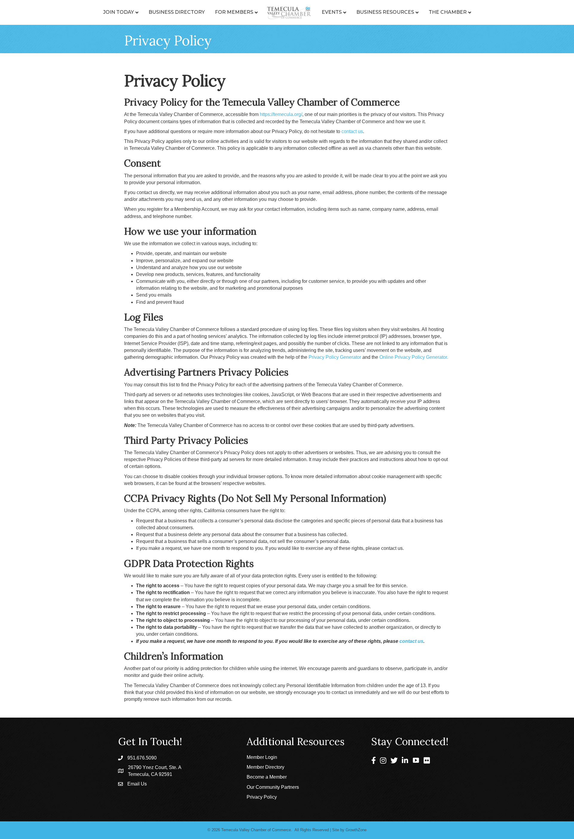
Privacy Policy (262, 797)
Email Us (137, 783)
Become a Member (267, 776)
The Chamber (448, 12)
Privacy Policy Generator (335, 357)
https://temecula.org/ (281, 114)
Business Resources (385, 12)
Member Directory (265, 767)
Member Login (262, 757)
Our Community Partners (273, 787)
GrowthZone (356, 830)
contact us (352, 131)
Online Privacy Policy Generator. (413, 357)
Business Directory (177, 12)
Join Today (118, 12)
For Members (234, 12)
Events (332, 12)
